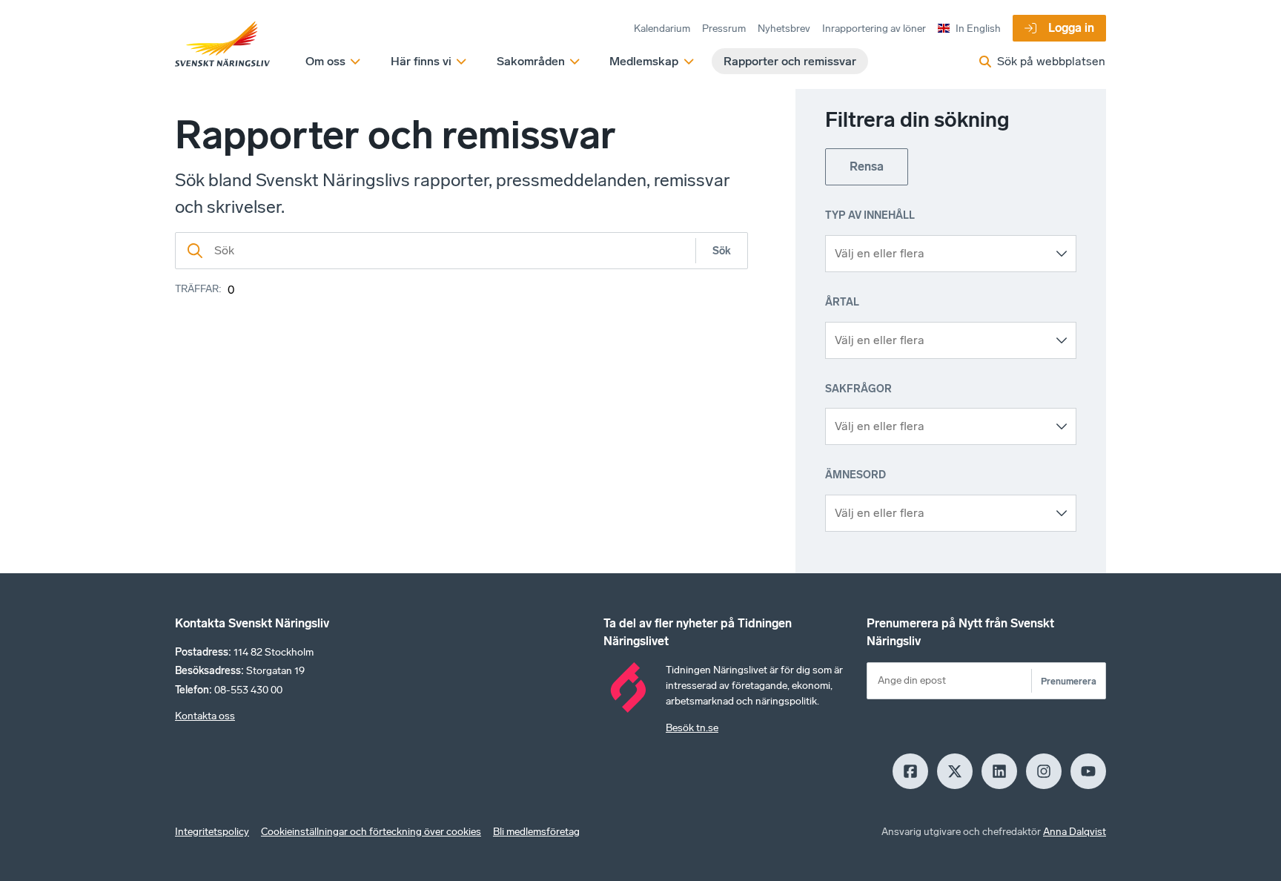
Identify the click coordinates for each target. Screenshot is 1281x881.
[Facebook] (910, 771)
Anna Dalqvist (1074, 831)
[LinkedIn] (999, 771)
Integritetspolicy (212, 831)
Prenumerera (1068, 681)
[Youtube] (1088, 771)
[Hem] (222, 44)
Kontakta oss (205, 716)
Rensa (867, 166)
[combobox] (939, 253)
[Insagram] (1044, 771)
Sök (721, 251)
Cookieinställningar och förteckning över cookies (371, 831)
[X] (955, 771)
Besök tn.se (692, 728)
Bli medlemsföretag (536, 831)
